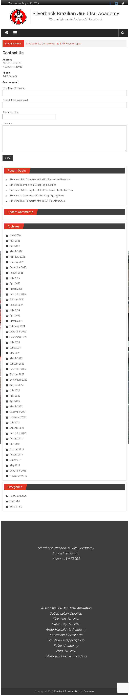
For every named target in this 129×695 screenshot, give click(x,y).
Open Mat (15, 501)
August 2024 (16, 305)
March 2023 (16, 358)
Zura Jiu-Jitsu (66, 651)
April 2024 (15, 315)
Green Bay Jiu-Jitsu (66, 624)
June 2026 (15, 235)
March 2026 (16, 251)
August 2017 (16, 454)
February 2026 (17, 256)
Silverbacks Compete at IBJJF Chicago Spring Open (37, 195)
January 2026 (17, 262)
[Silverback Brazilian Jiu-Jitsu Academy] (7, 33)
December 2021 (18, 412)
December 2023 (18, 331)
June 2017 (15, 460)
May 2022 (15, 395)
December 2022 (18, 369)
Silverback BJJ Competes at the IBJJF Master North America (41, 190)
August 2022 (16, 385)
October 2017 (17, 449)
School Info (16, 506)
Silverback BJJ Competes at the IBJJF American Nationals (56, 43)
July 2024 (15, 310)
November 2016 (18, 476)
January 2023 (17, 363)
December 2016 (18, 470)
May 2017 (15, 465)
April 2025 (15, 283)
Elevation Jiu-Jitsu (66, 619)
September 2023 (18, 337)
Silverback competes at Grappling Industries (33, 185)
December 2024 (18, 294)
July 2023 (15, 342)
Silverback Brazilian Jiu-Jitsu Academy (75, 13)
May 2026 (15, 240)
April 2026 (15, 246)
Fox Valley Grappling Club (65, 640)
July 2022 (15, 390)
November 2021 (18, 417)
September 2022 (18, 379)
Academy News (18, 496)
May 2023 (15, 353)
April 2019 (15, 444)
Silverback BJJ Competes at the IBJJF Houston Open (37, 201)
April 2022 (15, 401)
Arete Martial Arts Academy (66, 629)
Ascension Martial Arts (65, 635)
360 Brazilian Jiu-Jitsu (66, 613)
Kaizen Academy (65, 646)
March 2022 (16, 406)
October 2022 (17, 374)
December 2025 (18, 267)
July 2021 (15, 422)
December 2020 (18, 433)
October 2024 (17, 299)
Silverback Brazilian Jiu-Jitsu (66, 656)
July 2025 (15, 278)
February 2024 (17, 326)
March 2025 (16, 288)
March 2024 (16, 321)
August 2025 (16, 272)
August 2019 (16, 438)
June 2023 (15, 347)
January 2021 (17, 428)
